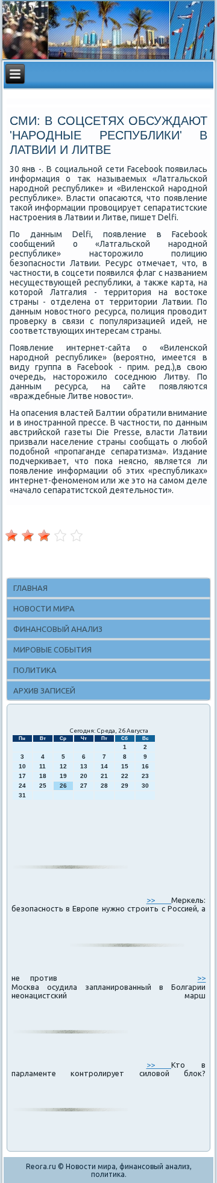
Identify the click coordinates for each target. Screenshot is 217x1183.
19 (63, 776)
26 (63, 785)
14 (104, 766)
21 (104, 776)
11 (42, 766)
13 (83, 766)
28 (104, 785)
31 (22, 795)
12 (63, 766)
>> (159, 900)
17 (22, 776)
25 (42, 785)
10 (22, 766)
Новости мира (44, 608)
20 (83, 776)
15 (124, 766)
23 (145, 776)
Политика (35, 670)
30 (145, 785)
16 (145, 766)
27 (83, 785)
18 (42, 776)
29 (124, 785)
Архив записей (44, 690)
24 (22, 785)
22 (124, 776)
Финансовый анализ (57, 629)
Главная (30, 588)
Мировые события (52, 649)
